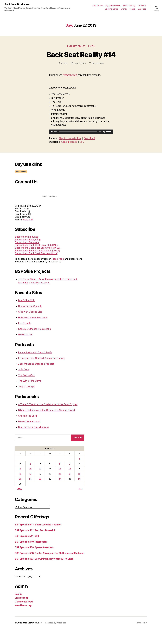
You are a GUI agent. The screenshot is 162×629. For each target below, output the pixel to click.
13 (60, 469)
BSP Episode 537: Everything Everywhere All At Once (44, 558)
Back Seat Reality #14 (81, 54)
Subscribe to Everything (28, 239)
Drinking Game (111, 9)
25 (40, 479)
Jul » (80, 489)
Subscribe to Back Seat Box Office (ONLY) (37, 247)
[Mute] (104, 132)
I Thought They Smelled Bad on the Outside (41, 358)
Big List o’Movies (112, 5)
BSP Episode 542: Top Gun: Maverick (35, 530)
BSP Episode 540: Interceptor (31, 541)
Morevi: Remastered (29, 421)
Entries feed (21, 597)
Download (89, 138)
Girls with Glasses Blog (30, 311)
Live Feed (142, 9)
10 (30, 469)
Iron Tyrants (24, 323)
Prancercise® (69, 75)
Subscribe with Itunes (26, 236)
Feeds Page (57, 258)
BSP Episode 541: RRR (27, 536)
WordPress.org (23, 605)
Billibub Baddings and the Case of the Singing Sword (46, 410)
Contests (142, 5)
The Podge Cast (26, 375)
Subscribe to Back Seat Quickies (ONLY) (36, 253)
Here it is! (28, 219)
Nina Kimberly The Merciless (33, 427)
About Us (96, 5)
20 (60, 474)
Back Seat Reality (76, 46)
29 (79, 479)
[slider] (109, 131)
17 (30, 474)
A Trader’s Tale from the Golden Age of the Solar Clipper (47, 404)
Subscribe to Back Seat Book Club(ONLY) (37, 245)
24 (30, 479)
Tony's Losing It (26, 386)
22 (79, 474)
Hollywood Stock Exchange (32, 317)
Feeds (132, 9)
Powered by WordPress (55, 623)
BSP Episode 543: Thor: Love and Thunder (38, 524)
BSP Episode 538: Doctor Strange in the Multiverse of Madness (49, 553)
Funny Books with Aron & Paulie (35, 352)
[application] (81, 132)
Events (124, 9)
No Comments (98, 63)
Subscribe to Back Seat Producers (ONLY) (37, 250)
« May (19, 489)
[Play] (52, 132)
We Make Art (25, 334)
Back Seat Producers (17, 4)
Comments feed (24, 601)
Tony (66, 63)
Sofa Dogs (23, 369)
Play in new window (70, 138)
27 (60, 479)
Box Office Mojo (26, 300)
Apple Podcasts (69, 141)
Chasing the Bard (27, 415)
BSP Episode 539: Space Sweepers (34, 547)
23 (20, 479)
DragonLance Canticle (30, 306)
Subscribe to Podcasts (27, 242)
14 (70, 469)
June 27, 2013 (80, 63)
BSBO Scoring (129, 5)
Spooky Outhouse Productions (34, 329)
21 (70, 474)
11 (40, 469)
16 (20, 474)
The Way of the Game (29, 380)
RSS (82, 141)
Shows (91, 46)
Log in (18, 594)
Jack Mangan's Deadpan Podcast (36, 363)
